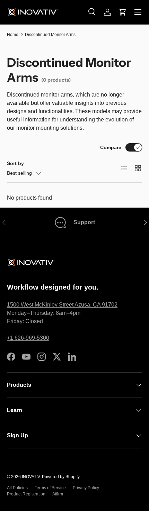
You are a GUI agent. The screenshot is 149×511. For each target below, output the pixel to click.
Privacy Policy (86, 487)
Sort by (15, 163)
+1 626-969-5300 (28, 338)
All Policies (17, 487)
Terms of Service (50, 487)
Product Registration (26, 494)
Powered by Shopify (61, 476)
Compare (110, 147)
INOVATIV (31, 476)
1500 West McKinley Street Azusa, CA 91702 (62, 305)
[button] (122, 12)
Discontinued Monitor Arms (50, 35)
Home (12, 35)
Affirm (57, 494)
